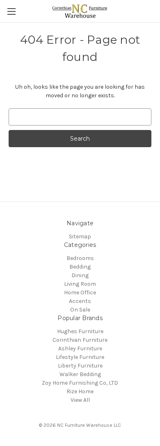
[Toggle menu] (11, 11)
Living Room (80, 283)
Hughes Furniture (80, 331)
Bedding (80, 266)
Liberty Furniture (80, 365)
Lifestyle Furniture (80, 357)
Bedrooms (80, 258)
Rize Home (80, 391)
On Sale (80, 309)
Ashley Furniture (80, 348)
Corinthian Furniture (80, 339)
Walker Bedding (80, 374)
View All (80, 400)
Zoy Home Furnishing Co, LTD (80, 382)
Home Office (80, 292)
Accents (80, 301)
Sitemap (80, 236)
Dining (80, 275)
